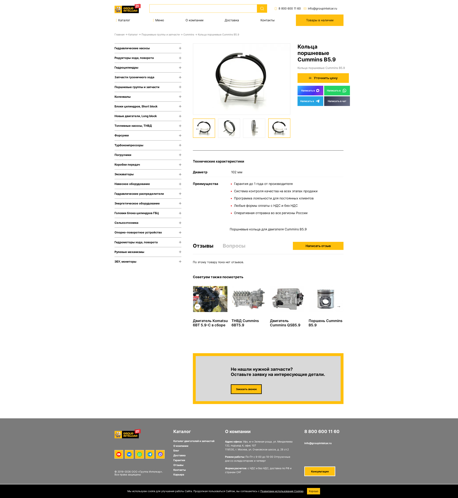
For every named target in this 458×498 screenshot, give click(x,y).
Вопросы (234, 246)
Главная (119, 34)
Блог (176, 450)
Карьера (178, 474)
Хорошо (313, 491)
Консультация (320, 471)
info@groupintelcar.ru (322, 8)
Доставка (232, 20)
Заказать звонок (246, 389)
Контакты (267, 20)
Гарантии (179, 460)
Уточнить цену (326, 78)
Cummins (188, 34)
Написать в (308, 90)
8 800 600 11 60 (290, 8)
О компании (194, 20)
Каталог (133, 34)
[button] (197, 129)
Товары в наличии (319, 20)
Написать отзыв (318, 246)
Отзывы (203, 246)
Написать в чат (337, 101)
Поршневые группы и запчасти (161, 34)
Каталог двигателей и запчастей (194, 441)
